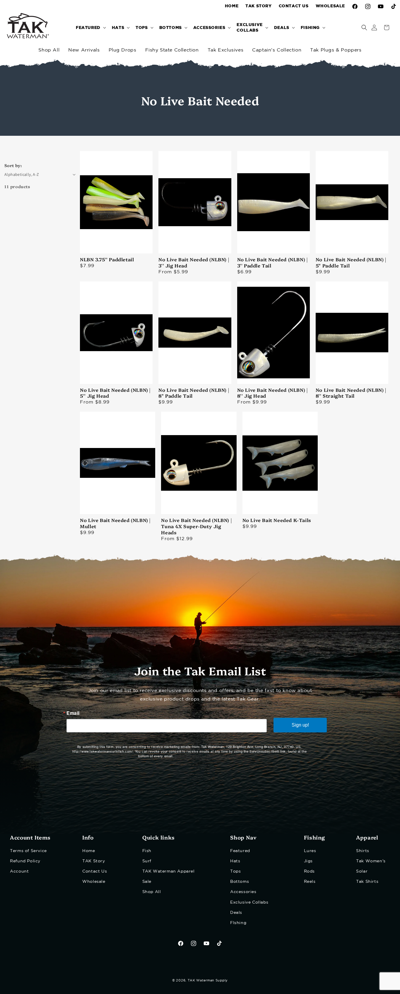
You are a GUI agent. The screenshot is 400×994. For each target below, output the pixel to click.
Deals (236, 912)
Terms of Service (28, 850)
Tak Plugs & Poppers (335, 50)
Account (19, 871)
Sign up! (300, 724)
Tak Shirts (367, 881)
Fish (146, 850)
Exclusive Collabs (249, 902)
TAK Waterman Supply (208, 980)
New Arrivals (84, 50)
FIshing (238, 923)
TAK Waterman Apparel (168, 871)
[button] (90, 27)
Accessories (243, 892)
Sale (146, 881)
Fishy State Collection (172, 50)
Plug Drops (122, 50)
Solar (361, 871)
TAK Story (93, 861)
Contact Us (94, 871)
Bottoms (239, 881)
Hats (235, 861)
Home (88, 850)
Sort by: (13, 165)
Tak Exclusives (225, 50)
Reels (310, 881)
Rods (309, 871)
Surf (146, 861)
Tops (235, 871)
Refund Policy (25, 861)
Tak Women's (371, 861)
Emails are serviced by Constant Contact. (208, 755)
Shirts (362, 850)
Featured (240, 850)
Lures (310, 850)
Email (73, 713)
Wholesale (93, 881)
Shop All (48, 50)
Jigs (308, 861)
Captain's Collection (276, 50)
